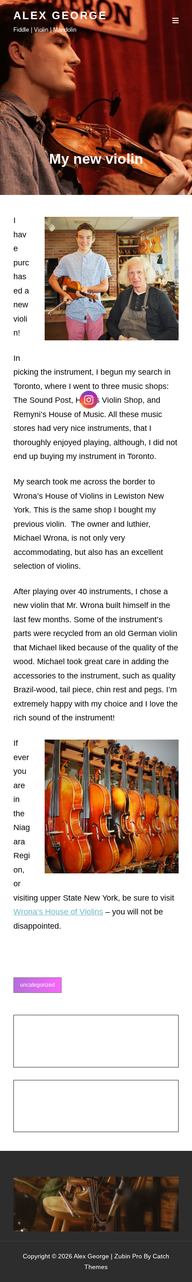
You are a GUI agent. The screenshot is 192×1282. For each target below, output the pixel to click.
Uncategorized (37, 985)
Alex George (60, 15)
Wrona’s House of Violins (58, 911)
